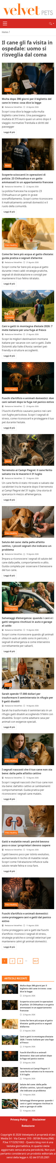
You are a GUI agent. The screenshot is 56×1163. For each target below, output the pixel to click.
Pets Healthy (11, 245)
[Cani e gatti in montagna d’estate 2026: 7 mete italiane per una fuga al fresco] (28, 306)
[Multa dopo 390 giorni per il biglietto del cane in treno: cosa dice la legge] (28, 79)
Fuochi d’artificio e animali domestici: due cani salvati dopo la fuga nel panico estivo (36, 1055)
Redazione (28, 1126)
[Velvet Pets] (28, 9)
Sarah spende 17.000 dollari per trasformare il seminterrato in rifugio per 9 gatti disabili (27, 697)
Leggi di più (9, 132)
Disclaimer (39, 1119)
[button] (51, 23)
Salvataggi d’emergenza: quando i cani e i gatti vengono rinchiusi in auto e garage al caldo (27, 621)
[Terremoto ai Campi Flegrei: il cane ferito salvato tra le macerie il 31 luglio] (28, 450)
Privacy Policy (18, 1119)
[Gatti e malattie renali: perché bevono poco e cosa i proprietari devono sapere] (28, 821)
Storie (8, 461)
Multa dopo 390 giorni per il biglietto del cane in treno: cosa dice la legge (35, 988)
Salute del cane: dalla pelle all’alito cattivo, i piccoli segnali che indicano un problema (26, 545)
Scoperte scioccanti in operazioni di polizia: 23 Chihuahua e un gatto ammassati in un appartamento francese (27, 178)
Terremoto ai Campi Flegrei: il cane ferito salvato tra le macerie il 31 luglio (37, 1071)
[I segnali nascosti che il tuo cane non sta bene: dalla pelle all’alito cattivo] (28, 749)
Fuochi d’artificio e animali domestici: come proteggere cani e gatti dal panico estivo (26, 917)
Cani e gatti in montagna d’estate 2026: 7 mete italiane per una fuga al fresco (37, 1039)
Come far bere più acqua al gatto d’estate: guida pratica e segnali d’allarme (36, 1023)
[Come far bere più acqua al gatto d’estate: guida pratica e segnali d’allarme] (28, 234)
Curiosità (9, 317)
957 (36, 961)
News (7, 89)
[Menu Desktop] (5, 23)
